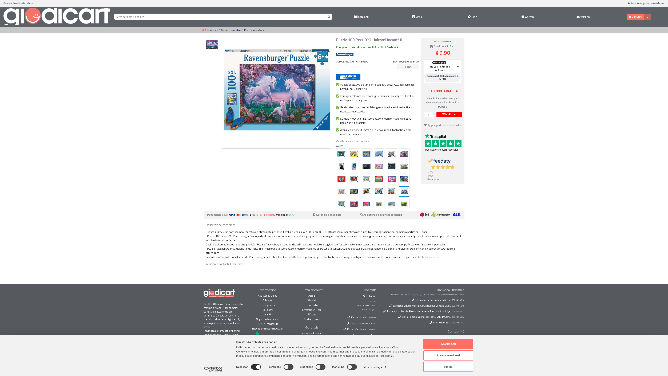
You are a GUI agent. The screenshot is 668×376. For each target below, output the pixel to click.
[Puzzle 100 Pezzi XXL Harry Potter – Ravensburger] (341, 166)
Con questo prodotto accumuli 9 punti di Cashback (367, 47)
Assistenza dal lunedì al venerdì (383, 215)
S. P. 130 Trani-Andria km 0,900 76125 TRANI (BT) (365, 305)
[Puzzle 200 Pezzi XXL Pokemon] (366, 179)
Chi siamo (268, 300)
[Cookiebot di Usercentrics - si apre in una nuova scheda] (213, 369)
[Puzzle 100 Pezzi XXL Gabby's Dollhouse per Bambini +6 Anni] (391, 204)
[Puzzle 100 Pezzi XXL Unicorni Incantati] (404, 191)
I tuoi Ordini (312, 305)
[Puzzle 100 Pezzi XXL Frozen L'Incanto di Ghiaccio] (379, 154)
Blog (474, 17)
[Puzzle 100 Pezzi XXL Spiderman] (341, 154)
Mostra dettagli (372, 367)
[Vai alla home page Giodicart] (56, 16)
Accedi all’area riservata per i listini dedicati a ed (443, 102)
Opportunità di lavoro (267, 319)
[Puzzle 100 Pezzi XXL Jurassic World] (354, 191)
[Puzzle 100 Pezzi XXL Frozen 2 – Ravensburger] (404, 154)
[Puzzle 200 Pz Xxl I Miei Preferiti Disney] (366, 154)
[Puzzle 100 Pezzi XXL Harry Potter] (366, 191)
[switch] (288, 367)
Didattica (212, 30)
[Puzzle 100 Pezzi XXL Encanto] (404, 179)
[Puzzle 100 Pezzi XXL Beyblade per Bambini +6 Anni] (404, 204)
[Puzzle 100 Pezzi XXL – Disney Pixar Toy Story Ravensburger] (341, 204)
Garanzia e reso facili (328, 215)
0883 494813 (458, 322)
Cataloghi (363, 17)
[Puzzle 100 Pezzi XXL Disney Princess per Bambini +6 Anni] (366, 204)
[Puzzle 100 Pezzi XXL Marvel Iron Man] (391, 191)
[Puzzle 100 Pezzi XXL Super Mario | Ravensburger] (341, 179)
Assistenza (658, 3)
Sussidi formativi (231, 30)
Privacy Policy (268, 305)
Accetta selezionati (448, 355)
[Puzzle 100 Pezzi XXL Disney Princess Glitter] (391, 179)
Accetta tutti (448, 343)
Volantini (585, 17)
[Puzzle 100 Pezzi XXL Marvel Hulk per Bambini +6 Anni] (379, 204)
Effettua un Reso (311, 310)
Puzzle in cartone (254, 30)
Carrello (636, 16)
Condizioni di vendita (312, 333)
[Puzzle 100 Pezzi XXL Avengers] (391, 154)
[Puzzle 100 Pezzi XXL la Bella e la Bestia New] (354, 154)
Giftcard (529, 17)
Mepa (418, 17)
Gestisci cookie (312, 319)
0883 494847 (369, 317)
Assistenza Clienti (267, 296)
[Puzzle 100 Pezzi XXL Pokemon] (354, 179)
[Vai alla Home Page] (202, 30)
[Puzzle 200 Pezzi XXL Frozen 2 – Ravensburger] (354, 166)
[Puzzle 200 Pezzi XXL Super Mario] (379, 179)
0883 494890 (369, 323)
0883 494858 (369, 329)
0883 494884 (458, 317)
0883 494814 (458, 300)
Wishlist (312, 300)
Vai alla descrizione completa (352, 141)
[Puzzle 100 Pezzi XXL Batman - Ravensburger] (391, 166)
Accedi (640, 3)
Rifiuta (448, 366)
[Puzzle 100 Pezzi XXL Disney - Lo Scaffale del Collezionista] (404, 166)
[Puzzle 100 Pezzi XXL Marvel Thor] (379, 191)
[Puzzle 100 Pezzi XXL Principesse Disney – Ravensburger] (379, 166)
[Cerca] (328, 17)
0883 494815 (458, 305)
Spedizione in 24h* (444, 46)
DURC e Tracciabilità (268, 324)
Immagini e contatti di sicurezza (224, 264)
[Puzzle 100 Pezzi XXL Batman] (366, 166)
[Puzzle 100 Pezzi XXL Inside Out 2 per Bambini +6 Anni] (354, 204)
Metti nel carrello (450, 114)
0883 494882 (458, 311)
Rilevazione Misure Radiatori (267, 329)
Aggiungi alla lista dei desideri (444, 125)
